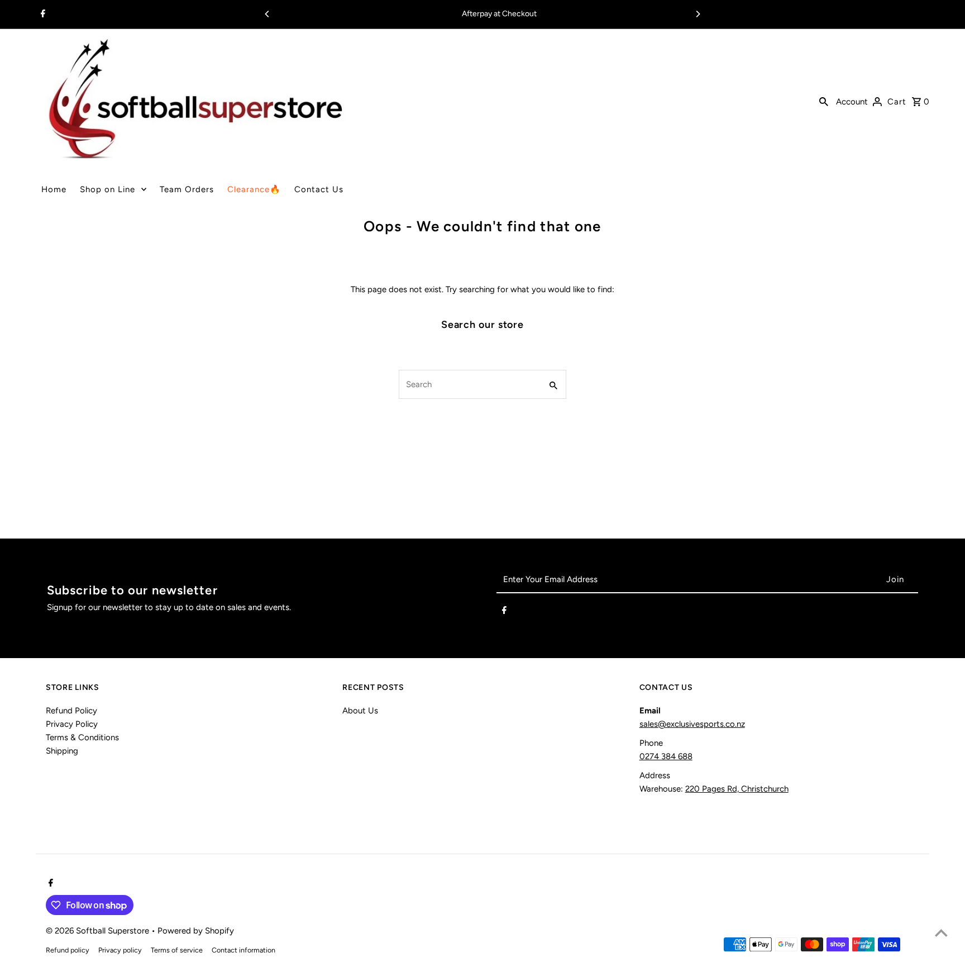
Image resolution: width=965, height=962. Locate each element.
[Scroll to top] (941, 932)
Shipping (62, 751)
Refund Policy (71, 711)
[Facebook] (41, 14)
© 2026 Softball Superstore (98, 931)
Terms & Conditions (82, 737)
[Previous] (267, 14)
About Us (360, 711)
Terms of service (177, 950)
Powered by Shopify (195, 931)
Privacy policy (120, 950)
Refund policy (67, 950)
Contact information (243, 950)
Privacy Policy (72, 724)
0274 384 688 (665, 756)
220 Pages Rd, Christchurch (737, 789)
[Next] (697, 14)
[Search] (823, 100)
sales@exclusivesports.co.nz (692, 724)
